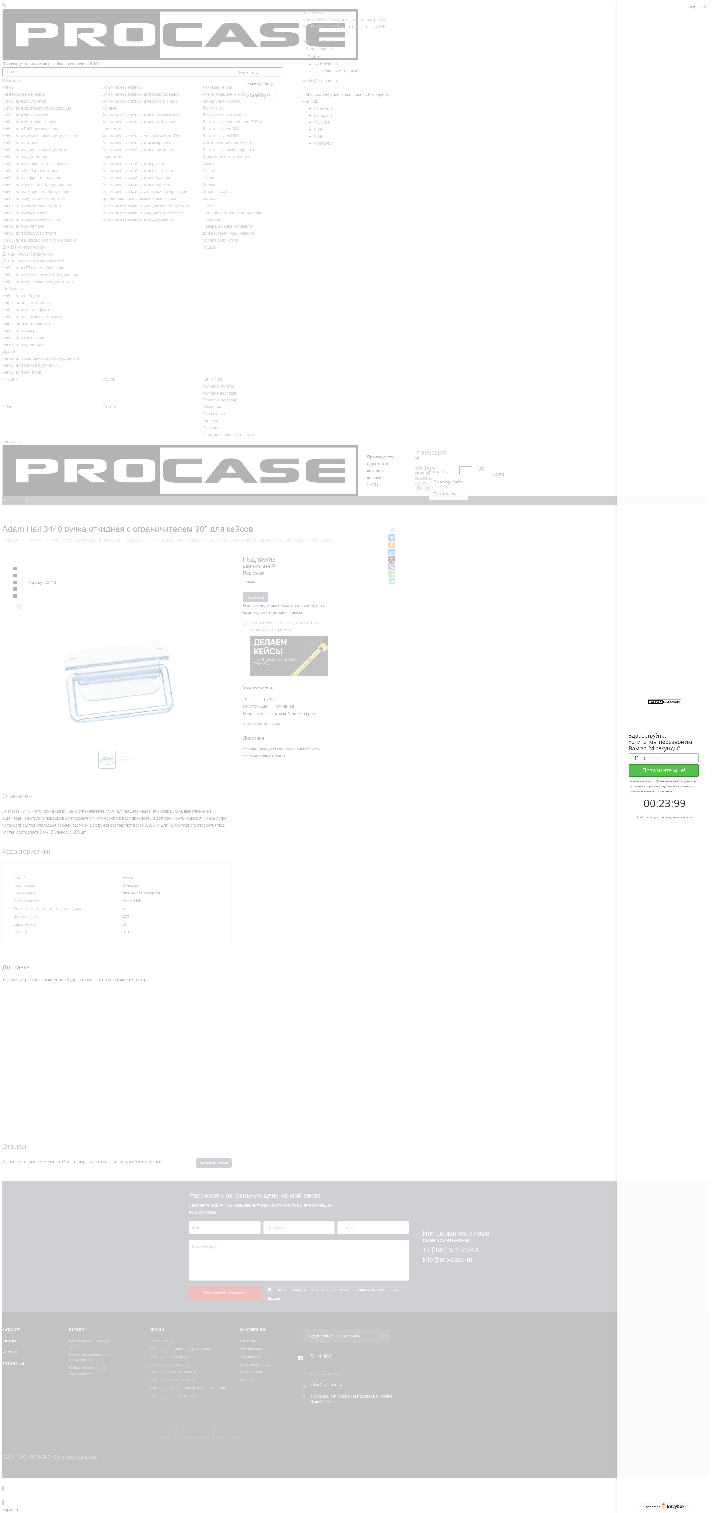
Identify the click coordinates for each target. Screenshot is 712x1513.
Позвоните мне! (663, 770)
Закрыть (695, 6)
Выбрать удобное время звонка (665, 817)
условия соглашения (658, 791)
